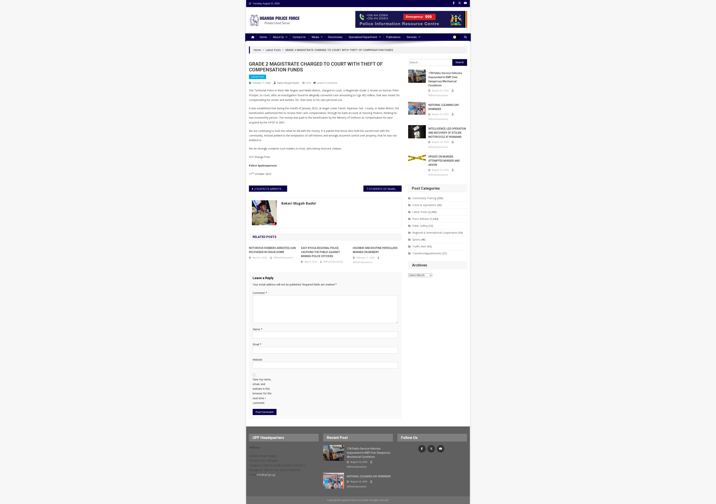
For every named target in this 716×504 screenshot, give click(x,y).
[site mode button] (456, 37)
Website (257, 359)
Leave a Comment (327, 82)
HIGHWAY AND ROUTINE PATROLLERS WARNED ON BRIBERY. (375, 250)
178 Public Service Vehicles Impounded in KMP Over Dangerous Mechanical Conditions (445, 79)
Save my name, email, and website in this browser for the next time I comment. (262, 391)
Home (263, 37)
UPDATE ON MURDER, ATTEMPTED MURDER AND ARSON (444, 160)
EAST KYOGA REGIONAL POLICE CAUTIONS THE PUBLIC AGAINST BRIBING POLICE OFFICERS (320, 252)
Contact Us (299, 37)
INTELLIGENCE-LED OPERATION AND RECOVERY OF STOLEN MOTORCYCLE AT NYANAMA (447, 132)
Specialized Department (363, 37)
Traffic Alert (419, 246)
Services (412, 37)
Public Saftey (420, 225)
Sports (416, 239)
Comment (260, 293)
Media (315, 37)
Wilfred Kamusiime (283, 257)
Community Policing (424, 198)
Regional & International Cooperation (434, 232)
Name (257, 329)
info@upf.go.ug (266, 474)
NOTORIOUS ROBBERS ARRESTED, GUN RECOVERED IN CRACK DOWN (272, 250)
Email (257, 344)
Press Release (420, 219)
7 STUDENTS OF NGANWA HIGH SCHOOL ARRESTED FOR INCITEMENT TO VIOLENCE (384, 189)
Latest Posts (257, 76)
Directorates (335, 37)
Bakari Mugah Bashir (288, 82)
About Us (278, 37)
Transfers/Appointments (427, 253)
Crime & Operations (424, 205)
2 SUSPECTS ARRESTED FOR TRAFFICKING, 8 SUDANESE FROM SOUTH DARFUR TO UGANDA (270, 189)
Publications (393, 37)
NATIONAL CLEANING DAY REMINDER (443, 107)
